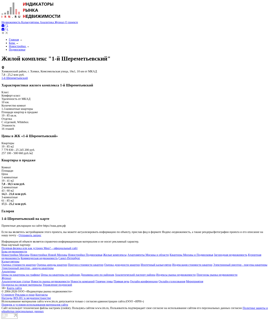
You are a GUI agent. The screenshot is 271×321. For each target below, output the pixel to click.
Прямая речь (121, 281)
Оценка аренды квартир (52, 264)
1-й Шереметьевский (14, 78)
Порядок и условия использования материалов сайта (34, 304)
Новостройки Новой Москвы (48, 254)
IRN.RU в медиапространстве (32, 298)
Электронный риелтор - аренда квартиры (27, 268)
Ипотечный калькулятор (156, 264)
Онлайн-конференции (144, 281)
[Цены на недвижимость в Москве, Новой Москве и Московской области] (30, 18)
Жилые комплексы (115, 254)
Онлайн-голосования (172, 281)
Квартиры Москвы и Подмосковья (191, 254)
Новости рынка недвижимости (50, 281)
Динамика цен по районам (97, 274)
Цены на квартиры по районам (60, 274)
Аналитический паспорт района (135, 274)
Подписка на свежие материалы (21, 284)
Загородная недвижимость (230, 254)
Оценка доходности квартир (122, 264)
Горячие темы (104, 281)
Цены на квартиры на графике (20, 274)
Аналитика (47, 22)
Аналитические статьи (15, 281)
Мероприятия (194, 281)
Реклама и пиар (25, 294)
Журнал (60, 22)
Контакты (41, 294)
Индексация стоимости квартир (192, 264)
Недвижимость (11, 22)
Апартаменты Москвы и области (148, 254)
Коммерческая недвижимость (39, 258)
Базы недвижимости (14, 251)
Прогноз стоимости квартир (85, 264)
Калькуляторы (30, 22)
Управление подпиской (57, 284)
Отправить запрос (30, 235)
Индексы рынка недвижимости (176, 274)
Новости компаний (83, 281)
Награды (7, 298)
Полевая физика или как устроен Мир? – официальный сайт (39, 248)
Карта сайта (14, 288)
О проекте (71, 22)
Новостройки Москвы (15, 254)
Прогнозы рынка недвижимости (217, 274)
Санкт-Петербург (69, 258)
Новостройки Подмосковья (85, 254)
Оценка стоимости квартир (18, 264)
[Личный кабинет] (3, 26)
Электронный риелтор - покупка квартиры (240, 264)
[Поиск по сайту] (6, 26)
